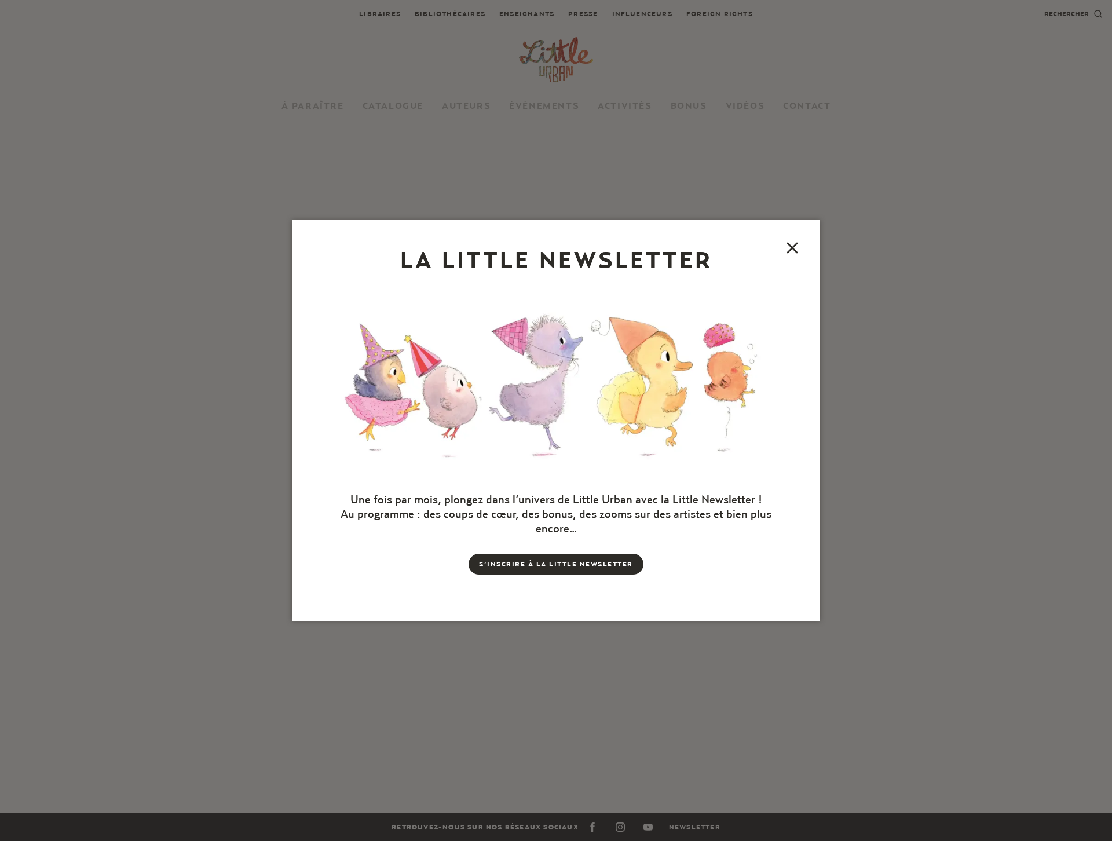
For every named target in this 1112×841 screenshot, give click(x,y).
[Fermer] (792, 248)
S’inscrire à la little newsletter (556, 564)
